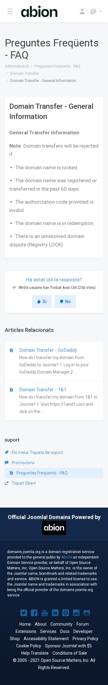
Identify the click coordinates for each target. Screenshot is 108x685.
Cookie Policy (28, 645)
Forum (82, 624)
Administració (17, 66)
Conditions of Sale (69, 653)
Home (25, 624)
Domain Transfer (24, 73)
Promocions (22, 462)
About (40, 624)
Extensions (26, 631)
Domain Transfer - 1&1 (58, 400)
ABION (66, 557)
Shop (15, 638)
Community (61, 624)
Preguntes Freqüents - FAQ (57, 66)
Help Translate (35, 653)
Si (44, 301)
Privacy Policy (85, 638)
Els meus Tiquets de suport (37, 452)
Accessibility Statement (46, 638)
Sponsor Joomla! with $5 (68, 645)
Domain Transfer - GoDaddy (53, 360)
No (68, 301)
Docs (65, 631)
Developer (83, 631)
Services (48, 631)
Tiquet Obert (23, 483)
